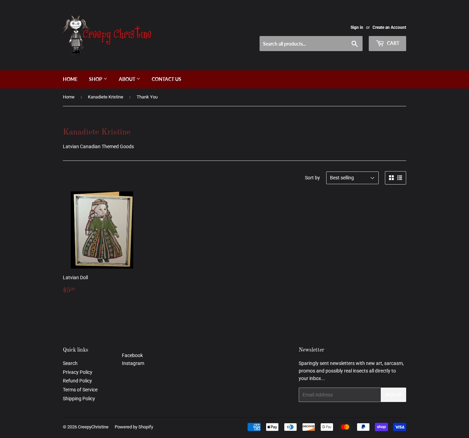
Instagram (133, 363)
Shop (96, 79)
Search (70, 363)
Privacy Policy (77, 372)
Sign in (357, 27)
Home (70, 79)
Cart (392, 43)
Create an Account (389, 27)
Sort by (312, 177)
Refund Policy (77, 380)
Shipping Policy (79, 398)
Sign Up (393, 395)
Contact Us (166, 79)
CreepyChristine (93, 426)
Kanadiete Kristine (105, 96)
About (127, 79)
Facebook (132, 355)
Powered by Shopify (134, 426)
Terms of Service (80, 389)
